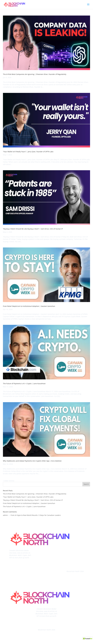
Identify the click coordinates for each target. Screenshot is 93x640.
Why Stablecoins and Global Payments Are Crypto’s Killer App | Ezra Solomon (32, 461)
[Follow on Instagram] (73, 564)
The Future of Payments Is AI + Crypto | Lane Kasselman (24, 383)
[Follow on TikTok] (77, 564)
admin (5, 515)
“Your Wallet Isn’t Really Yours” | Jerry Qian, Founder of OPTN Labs (28, 152)
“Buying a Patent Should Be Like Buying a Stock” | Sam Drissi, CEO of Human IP (33, 229)
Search (86, 484)
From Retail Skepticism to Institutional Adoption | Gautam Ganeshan (29, 306)
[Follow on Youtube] (68, 564)
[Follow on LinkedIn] (64, 564)
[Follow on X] (82, 564)
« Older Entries (8, 481)
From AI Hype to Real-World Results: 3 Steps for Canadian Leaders (36, 515)
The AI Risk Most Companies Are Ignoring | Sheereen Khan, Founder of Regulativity (34, 74)
